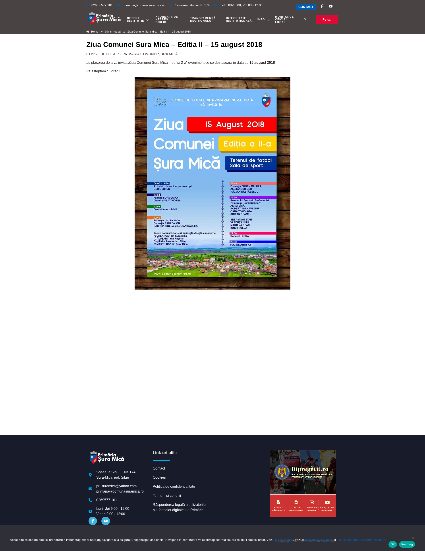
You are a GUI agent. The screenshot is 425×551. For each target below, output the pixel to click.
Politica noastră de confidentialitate (361, 539)
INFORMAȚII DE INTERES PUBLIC (166, 19)
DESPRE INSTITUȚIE (135, 19)
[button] (305, 19)
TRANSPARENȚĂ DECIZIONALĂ (203, 19)
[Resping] (413, 540)
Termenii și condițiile (319, 539)
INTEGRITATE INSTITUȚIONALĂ (239, 19)
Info (261, 19)
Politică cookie (283, 539)
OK (393, 544)
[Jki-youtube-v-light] (105, 521)
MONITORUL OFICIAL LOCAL (284, 19)
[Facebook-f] (93, 521)
